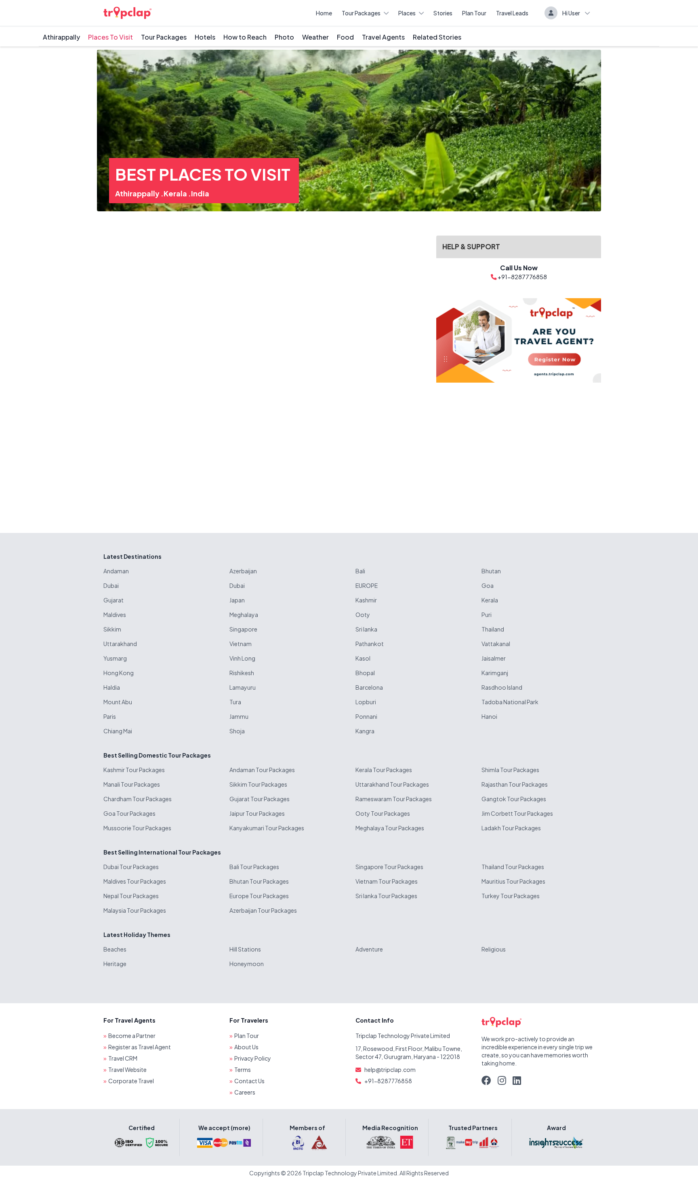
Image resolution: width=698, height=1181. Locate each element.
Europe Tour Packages (259, 895)
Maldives (114, 614)
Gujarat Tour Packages (259, 798)
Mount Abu (117, 701)
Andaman (116, 571)
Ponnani (366, 716)
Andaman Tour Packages (262, 769)
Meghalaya (243, 614)
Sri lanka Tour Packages (386, 895)
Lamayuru (242, 687)
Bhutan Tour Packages (259, 881)
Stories (442, 13)
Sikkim (112, 629)
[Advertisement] (518, 451)
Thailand (492, 629)
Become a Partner (132, 1035)
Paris (109, 716)
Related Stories (437, 37)
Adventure (369, 949)
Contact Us (249, 1080)
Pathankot (369, 643)
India (200, 193)
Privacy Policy (252, 1058)
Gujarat (113, 600)
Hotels (205, 37)
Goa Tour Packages (129, 813)
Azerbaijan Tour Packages (263, 910)
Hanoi (489, 716)
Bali (360, 571)
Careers (244, 1092)
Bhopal (365, 672)
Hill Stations (245, 949)
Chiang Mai (117, 731)
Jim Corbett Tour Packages (517, 813)
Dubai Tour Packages (131, 866)
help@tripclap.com (390, 1069)
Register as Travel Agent (139, 1046)
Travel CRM (122, 1058)
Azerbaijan (243, 571)
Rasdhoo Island (501, 687)
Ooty (362, 614)
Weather (315, 37)
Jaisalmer (493, 658)
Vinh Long (242, 658)
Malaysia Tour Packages (134, 910)
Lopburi (365, 701)
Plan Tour (474, 13)
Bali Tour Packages (254, 866)
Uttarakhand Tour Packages (392, 784)
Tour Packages (361, 13)
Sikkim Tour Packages (258, 784)
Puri (486, 614)
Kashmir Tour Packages (134, 769)
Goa (487, 585)
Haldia (111, 687)
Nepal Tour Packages (131, 895)
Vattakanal (495, 643)
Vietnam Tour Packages (386, 881)
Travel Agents (383, 37)
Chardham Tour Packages (137, 798)
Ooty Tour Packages (382, 813)
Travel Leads (512, 13)
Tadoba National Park (509, 701)
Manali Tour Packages (131, 784)
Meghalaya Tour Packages (389, 828)
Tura (235, 701)
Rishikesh (241, 672)
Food (345, 37)
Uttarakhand (120, 643)
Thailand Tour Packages (512, 866)
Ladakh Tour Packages (511, 828)
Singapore (243, 629)
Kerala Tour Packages (383, 769)
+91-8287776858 (388, 1080)
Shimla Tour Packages (510, 769)
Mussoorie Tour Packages (137, 828)
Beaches (114, 949)
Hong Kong (118, 672)
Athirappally (61, 37)
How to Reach (245, 37)
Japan (237, 600)
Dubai (111, 585)
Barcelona (369, 687)
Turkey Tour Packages (510, 895)
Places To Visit (110, 37)
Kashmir (366, 600)
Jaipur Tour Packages (257, 813)
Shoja (237, 731)
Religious (493, 949)
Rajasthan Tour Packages (514, 784)
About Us (246, 1046)
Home (324, 13)
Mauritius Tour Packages (513, 881)
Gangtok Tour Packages (513, 798)
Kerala (176, 193)
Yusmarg (115, 658)
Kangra (364, 731)
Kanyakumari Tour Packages (266, 828)
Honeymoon (246, 963)
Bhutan (491, 571)
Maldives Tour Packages (134, 881)
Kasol (362, 658)
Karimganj (494, 672)
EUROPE (366, 585)
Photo (284, 37)
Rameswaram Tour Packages (393, 798)
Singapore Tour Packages (389, 866)
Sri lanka (366, 629)
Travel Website (127, 1069)
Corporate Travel (131, 1080)
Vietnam (240, 643)
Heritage (114, 963)
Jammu (238, 716)
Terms (242, 1069)
